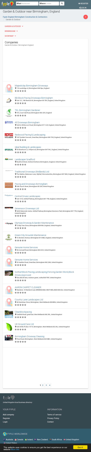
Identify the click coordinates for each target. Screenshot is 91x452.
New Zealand (42, 439)
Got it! (80, 447)
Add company (8, 415)
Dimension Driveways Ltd (27, 208)
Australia (9, 439)
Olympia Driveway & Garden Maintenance (34, 223)
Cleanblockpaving (23, 312)
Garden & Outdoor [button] (13, 26)
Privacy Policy (53, 418)
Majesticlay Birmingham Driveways (31, 85)
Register (84, 3)
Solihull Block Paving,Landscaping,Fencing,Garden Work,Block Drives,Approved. (44, 273)
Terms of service (54, 415)
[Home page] (7, 3)
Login (5, 422)
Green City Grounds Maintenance (30, 235)
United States (11, 443)
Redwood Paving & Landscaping (30, 134)
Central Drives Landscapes (27, 196)
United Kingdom (72, 439)
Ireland (30, 439)
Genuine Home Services (26, 247)
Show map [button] (9, 36)
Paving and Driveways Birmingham (31, 184)
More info (15, 449)
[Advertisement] (25, 64)
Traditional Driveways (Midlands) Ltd (32, 171)
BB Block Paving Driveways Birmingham (34, 98)
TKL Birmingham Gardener (27, 110)
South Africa (56, 439)
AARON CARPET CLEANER (28, 287)
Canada (20, 439)
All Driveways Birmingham (27, 122)
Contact (50, 422)
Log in (83, 8)
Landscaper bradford (25, 159)
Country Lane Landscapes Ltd (29, 299)
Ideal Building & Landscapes (28, 147)
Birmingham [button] (10, 31)
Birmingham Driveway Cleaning (29, 336)
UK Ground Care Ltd (24, 324)
